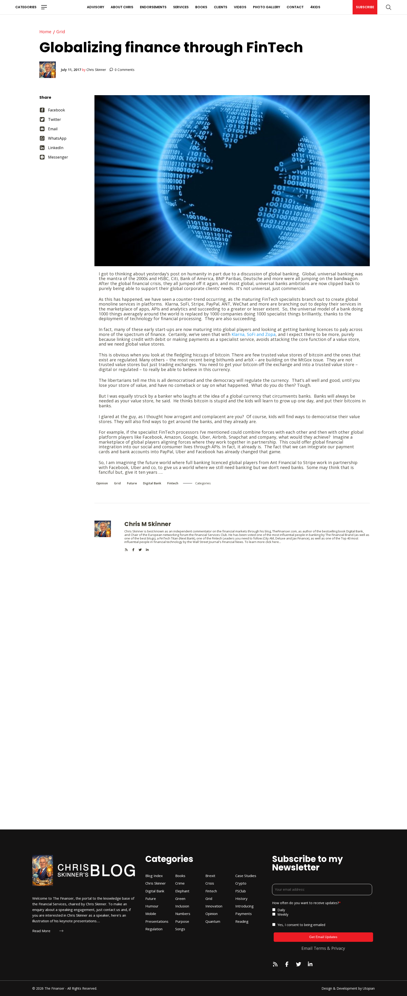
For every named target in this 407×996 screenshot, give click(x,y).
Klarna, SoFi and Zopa (254, 334)
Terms (320, 948)
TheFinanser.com (284, 531)
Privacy (338, 948)
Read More (41, 931)
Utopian (369, 988)
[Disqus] (232, 610)
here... (276, 542)
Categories (26, 7)
